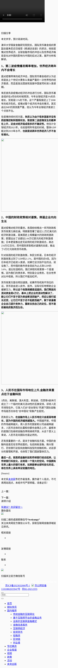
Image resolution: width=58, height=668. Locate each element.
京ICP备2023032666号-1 (17, 585)
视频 (9, 653)
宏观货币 (18, 632)
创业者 (16, 642)
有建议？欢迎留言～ (12, 507)
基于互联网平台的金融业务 (27, 617)
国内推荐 (12, 610)
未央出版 (12, 664)
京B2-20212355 (29, 589)
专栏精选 (12, 646)
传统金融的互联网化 (24, 614)
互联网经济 (19, 628)
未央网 (11, 479)
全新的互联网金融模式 (25, 621)
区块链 (16, 639)
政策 (9, 657)
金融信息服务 (20, 625)
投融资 (16, 635)
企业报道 (12, 650)
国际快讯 (12, 607)
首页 (9, 603)
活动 (9, 660)
